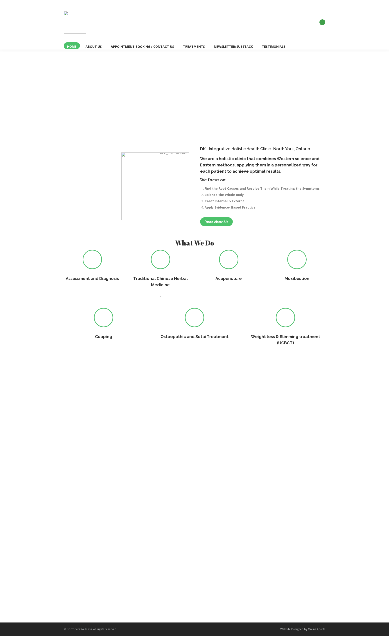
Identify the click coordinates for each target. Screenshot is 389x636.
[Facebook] (322, 22)
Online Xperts (316, 629)
